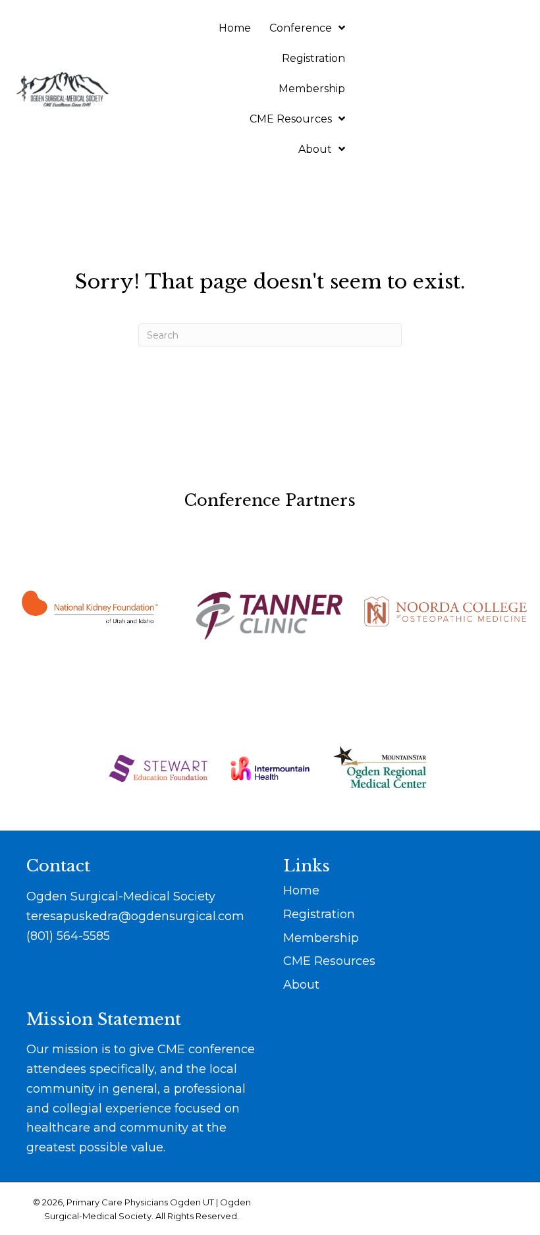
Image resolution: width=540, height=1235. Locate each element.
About (301, 984)
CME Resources (329, 961)
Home (301, 890)
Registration (319, 914)
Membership (321, 938)
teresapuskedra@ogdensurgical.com (135, 916)
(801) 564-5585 (68, 936)
